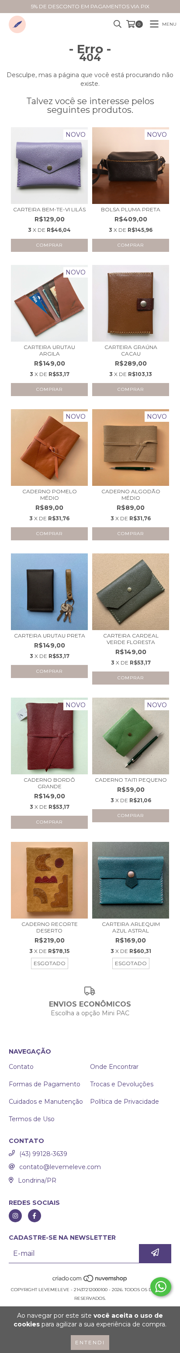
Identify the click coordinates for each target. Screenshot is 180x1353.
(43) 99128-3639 (43, 1154)
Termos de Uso (32, 1119)
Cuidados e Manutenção (46, 1101)
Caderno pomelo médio (49, 494)
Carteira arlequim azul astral (131, 927)
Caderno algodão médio (130, 494)
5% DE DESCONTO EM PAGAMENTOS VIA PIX (90, 6)
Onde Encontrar (114, 1067)
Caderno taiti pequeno (131, 780)
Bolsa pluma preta (130, 209)
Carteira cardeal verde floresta (131, 638)
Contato (21, 1067)
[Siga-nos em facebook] (34, 1215)
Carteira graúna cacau (130, 350)
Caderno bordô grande (49, 783)
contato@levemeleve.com (60, 1167)
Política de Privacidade (124, 1101)
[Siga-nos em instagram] (15, 1215)
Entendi (90, 1342)
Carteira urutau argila (49, 350)
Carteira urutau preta (49, 635)
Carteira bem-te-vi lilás (49, 209)
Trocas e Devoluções (121, 1084)
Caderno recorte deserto (49, 927)
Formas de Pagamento (44, 1084)
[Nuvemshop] (90, 1281)
